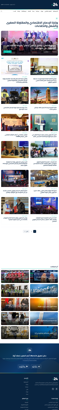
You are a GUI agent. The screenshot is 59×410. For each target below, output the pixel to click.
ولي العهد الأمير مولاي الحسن (51, 405)
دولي (27, 389)
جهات (42, 11)
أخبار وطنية (55, 11)
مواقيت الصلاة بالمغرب (53, 407)
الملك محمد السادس (53, 402)
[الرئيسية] (57, 18)
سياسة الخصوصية (24, 407)
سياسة (37, 11)
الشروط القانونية (24, 405)
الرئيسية (26, 402)
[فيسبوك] (56, 389)
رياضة (18, 11)
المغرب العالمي (48, 11)
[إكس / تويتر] (53, 389)
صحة (33, 11)
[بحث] (1, 11)
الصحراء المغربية (12, 11)
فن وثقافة (24, 11)
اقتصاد (29, 11)
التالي (27, 231)
